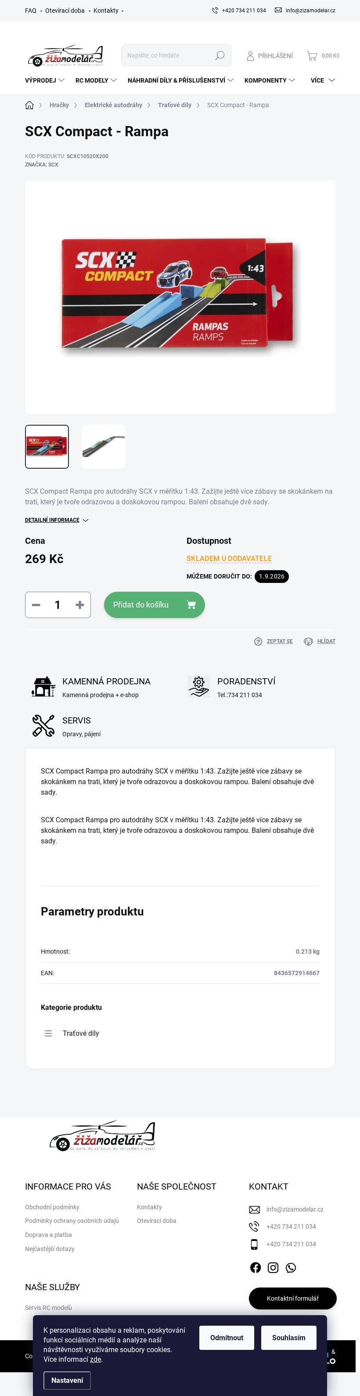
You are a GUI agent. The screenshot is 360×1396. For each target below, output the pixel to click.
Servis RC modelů (48, 1307)
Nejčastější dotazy (50, 1248)
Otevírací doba (65, 10)
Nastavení (67, 1380)
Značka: (41, 165)
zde (95, 1359)
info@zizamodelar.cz (295, 1209)
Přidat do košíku (141, 604)
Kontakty (106, 10)
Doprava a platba (48, 1234)
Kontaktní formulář (293, 1298)
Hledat (220, 55)
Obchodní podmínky (52, 1207)
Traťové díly (81, 1033)
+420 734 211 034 (291, 1226)
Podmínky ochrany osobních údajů (72, 1220)
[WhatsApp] (290, 1266)
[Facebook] (255, 1266)
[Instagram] (273, 1266)
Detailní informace (52, 520)
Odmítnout (226, 1338)
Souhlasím (289, 1338)
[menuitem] (46, 80)
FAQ (30, 10)
